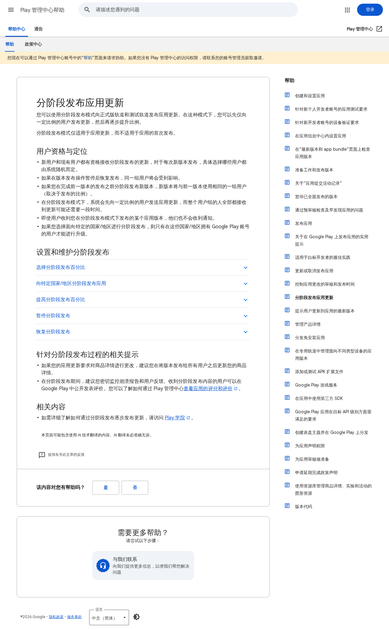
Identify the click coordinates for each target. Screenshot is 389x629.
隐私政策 (56, 616)
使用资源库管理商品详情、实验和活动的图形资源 (333, 489)
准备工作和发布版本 (314, 170)
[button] (11, 9)
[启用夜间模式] (136, 617)
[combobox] (197, 10)
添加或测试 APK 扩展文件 (319, 371)
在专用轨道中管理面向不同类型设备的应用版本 (333, 354)
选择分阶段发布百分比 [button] (60, 267)
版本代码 (303, 506)
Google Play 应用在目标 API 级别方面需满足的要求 (333, 415)
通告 (38, 29)
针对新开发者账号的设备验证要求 (327, 122)
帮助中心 (16, 29)
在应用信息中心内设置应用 (320, 136)
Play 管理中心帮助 (42, 10)
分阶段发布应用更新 (314, 297)
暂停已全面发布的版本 (316, 196)
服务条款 (74, 616)
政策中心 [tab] (33, 44)
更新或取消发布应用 (314, 270)
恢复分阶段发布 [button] (53, 332)
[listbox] (109, 617)
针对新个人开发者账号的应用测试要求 (331, 109)
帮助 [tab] (9, 44)
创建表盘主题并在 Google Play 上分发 (331, 432)
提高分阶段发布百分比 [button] (60, 300)
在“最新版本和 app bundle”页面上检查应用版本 (332, 152)
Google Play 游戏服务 (316, 385)
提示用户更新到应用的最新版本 (325, 311)
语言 (99, 609)
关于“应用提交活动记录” (318, 183)
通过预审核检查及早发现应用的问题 (329, 210)
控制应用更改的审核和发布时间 (325, 284)
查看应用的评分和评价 (208, 389)
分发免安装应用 (310, 337)
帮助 (88, 57)
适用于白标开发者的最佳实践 (322, 257)
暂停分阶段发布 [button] (53, 316)
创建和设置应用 (310, 95)
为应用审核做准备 (312, 459)
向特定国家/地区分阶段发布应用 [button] (71, 283)
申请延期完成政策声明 (316, 472)
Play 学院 (175, 418)
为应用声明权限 (310, 446)
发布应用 (303, 223)
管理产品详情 (308, 324)
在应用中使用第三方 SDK (319, 398)
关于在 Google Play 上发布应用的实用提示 (331, 240)
